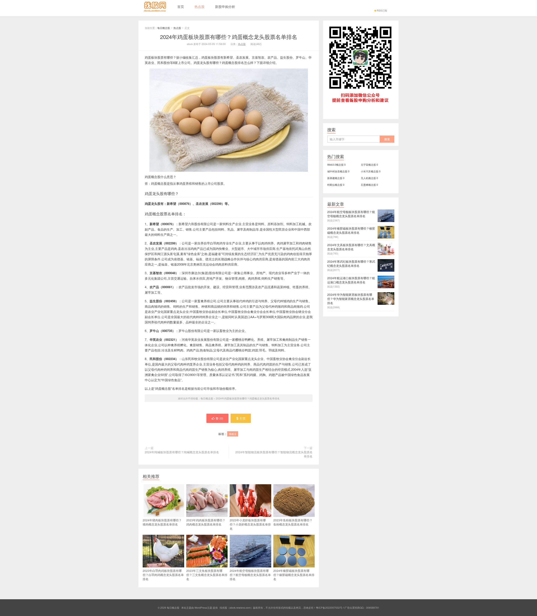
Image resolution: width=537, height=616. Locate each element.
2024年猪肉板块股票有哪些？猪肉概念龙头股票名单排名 (162, 522)
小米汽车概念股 (369, 171)
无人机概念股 (368, 178)
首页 (180, 6)
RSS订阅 (382, 10)
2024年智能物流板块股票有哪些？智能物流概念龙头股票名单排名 (274, 454)
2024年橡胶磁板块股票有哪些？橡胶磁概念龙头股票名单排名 (293, 574)
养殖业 (232, 434)
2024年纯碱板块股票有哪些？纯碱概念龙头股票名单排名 (182, 452)
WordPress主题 (203, 607)
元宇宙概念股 (368, 164)
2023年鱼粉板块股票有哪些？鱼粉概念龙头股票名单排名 (292, 522)
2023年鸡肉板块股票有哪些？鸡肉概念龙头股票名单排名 (205, 522)
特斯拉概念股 (334, 184)
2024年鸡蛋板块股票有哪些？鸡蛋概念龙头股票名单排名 (228, 36)
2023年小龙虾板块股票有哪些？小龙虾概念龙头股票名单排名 (250, 524)
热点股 (199, 6)
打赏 (243, 418)
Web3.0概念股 (335, 164)
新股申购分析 (225, 6)
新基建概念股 (334, 178)
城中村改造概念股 (337, 171)
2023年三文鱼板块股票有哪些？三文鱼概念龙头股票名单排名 (206, 574)
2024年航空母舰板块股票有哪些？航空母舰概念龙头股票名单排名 (250, 574)
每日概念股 (155, 8)
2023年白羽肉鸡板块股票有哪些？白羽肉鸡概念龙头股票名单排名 (163, 574)
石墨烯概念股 (368, 184)
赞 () (219, 418)
